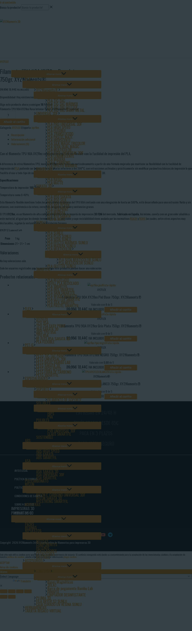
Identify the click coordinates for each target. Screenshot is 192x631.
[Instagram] (1, 18)
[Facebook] (7, 18)
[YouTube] (18, 18)
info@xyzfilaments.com (13, 12)
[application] (31, 79)
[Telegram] (24, 18)
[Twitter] (13, 18)
